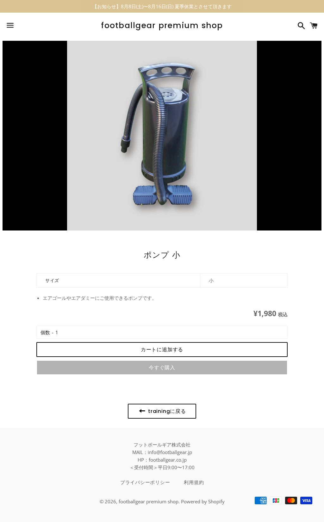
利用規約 (194, 482)
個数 (45, 332)
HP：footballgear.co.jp (162, 460)
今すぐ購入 (162, 367)
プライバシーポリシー (145, 482)
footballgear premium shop (162, 25)
